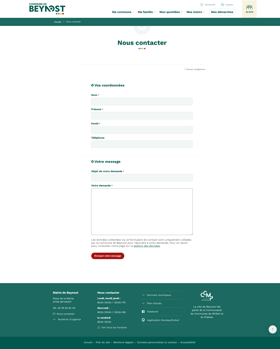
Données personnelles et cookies (157, 342)
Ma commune (121, 12)
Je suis (249, 12)
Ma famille (145, 12)
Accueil (57, 22)
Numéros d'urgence (69, 319)
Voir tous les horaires (114, 327)
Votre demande (101, 185)
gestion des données (147, 245)
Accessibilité (187, 342)
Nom (95, 95)
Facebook (152, 311)
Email (95, 123)
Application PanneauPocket (163, 320)
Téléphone (97, 137)
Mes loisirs (194, 12)
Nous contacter (66, 313)
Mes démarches (222, 12)
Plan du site (103, 342)
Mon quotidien (169, 12)
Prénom (97, 109)
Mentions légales (123, 342)
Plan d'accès (154, 303)
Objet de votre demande (107, 171)
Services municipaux (159, 295)
